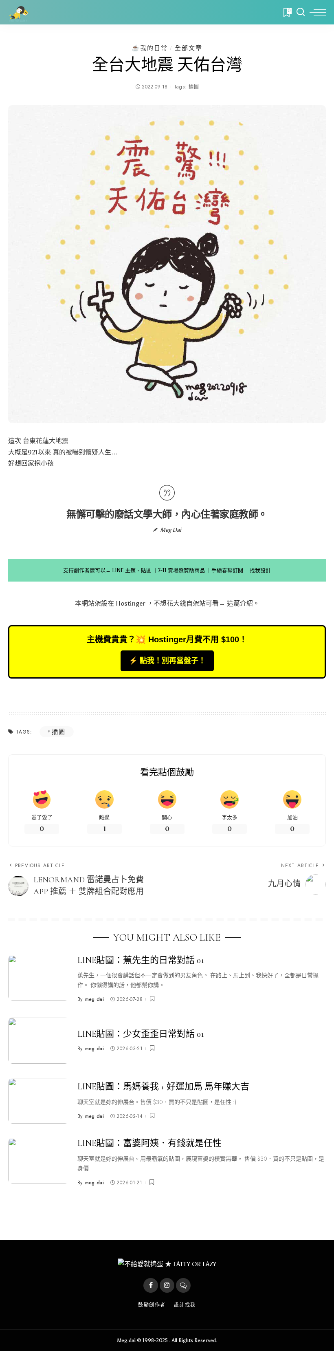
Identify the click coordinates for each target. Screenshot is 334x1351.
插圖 (194, 86)
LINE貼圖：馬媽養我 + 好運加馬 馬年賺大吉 (163, 1086)
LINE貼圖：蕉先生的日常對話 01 (140, 960)
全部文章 (188, 48)
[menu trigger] (318, 12)
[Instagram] (167, 1285)
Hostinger (130, 603)
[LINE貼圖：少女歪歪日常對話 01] (38, 1041)
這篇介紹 (240, 603)
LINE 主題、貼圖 (132, 570)
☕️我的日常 (150, 48)
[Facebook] (150, 1285)
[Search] (300, 12)
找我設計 (260, 570)
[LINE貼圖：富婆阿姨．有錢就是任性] (38, 1161)
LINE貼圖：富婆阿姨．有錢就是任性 (149, 1143)
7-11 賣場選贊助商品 (181, 570)
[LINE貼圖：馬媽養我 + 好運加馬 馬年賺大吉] (38, 1101)
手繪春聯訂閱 (227, 570)
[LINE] (183, 1285)
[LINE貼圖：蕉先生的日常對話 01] (38, 978)
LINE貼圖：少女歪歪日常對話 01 (140, 1034)
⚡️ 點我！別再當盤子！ (167, 661)
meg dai (94, 999)
